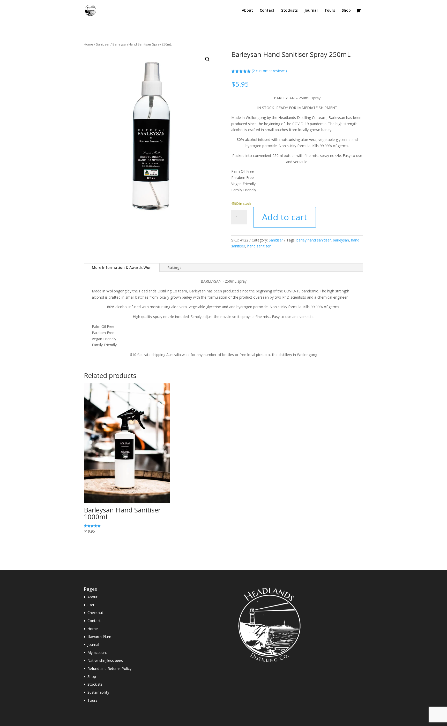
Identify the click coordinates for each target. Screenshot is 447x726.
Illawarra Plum (99, 636)
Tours (329, 11)
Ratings (174, 267)
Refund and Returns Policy (109, 668)
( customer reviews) (269, 70)
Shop (346, 11)
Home (88, 44)
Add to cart (284, 217)
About (247, 11)
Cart (90, 604)
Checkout (95, 612)
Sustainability (98, 692)
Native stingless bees (105, 660)
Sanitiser (103, 44)
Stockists (289, 11)
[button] (207, 59)
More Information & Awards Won (122, 267)
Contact (267, 11)
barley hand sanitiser (313, 240)
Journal (311, 11)
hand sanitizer (259, 246)
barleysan (341, 240)
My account (97, 652)
